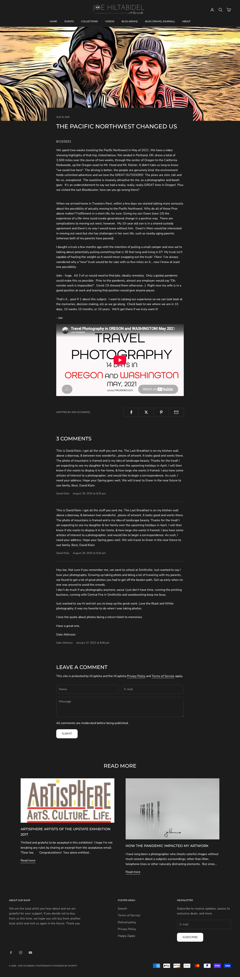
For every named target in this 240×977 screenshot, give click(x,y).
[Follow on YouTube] (30, 952)
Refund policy (127, 922)
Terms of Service (163, 676)
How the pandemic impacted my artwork (167, 846)
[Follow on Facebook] (11, 952)
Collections (89, 21)
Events (69, 21)
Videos (109, 21)
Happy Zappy (126, 936)
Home (53, 21)
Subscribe (190, 937)
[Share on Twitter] (146, 412)
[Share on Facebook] (131, 412)
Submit (67, 733)
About (186, 21)
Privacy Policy (136, 676)
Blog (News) (130, 21)
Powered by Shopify (65, 965)
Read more (28, 860)
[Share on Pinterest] (161, 412)
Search (122, 909)
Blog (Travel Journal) (160, 21)
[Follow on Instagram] (20, 952)
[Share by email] (176, 412)
